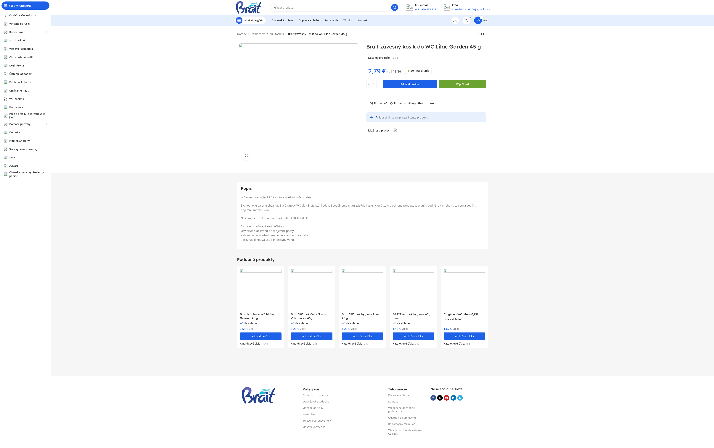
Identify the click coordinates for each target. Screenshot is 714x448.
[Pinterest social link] (446, 398)
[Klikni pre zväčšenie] (246, 155)
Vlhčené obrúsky (313, 408)
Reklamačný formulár (401, 424)
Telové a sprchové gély (317, 420)
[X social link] (440, 398)
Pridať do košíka (410, 84)
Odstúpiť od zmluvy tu (402, 417)
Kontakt (393, 401)
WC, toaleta (276, 34)
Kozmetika (309, 414)
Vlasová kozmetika (314, 427)
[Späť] (479, 34)
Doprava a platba (399, 395)
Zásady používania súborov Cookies (405, 431)
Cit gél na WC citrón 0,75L (461, 314)
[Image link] (259, 395)
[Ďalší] (486, 34)
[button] (261, 336)
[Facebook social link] (433, 398)
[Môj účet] (455, 20)
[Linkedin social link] (453, 398)
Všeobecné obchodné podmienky (401, 409)
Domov (242, 34)
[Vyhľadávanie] (394, 7)
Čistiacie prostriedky (315, 395)
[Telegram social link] (460, 398)
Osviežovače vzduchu (316, 401)
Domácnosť (258, 34)
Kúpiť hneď (462, 84)
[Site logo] (249, 7)
